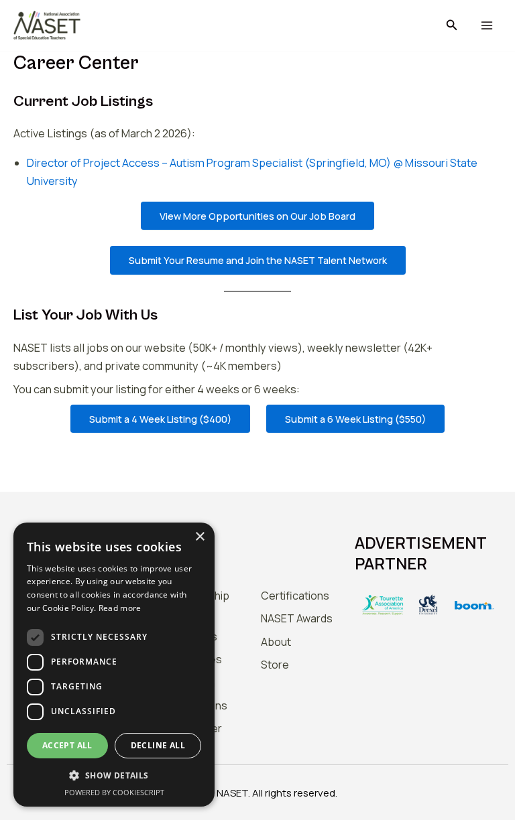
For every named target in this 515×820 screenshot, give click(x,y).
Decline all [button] (158, 745)
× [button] (199, 537)
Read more (120, 608)
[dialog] (114, 665)
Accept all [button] (67, 745)
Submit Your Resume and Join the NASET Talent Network (258, 260)
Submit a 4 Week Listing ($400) (160, 418)
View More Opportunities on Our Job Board (257, 215)
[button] (452, 25)
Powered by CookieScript (114, 792)
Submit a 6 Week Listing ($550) (355, 418)
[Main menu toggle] (486, 26)
